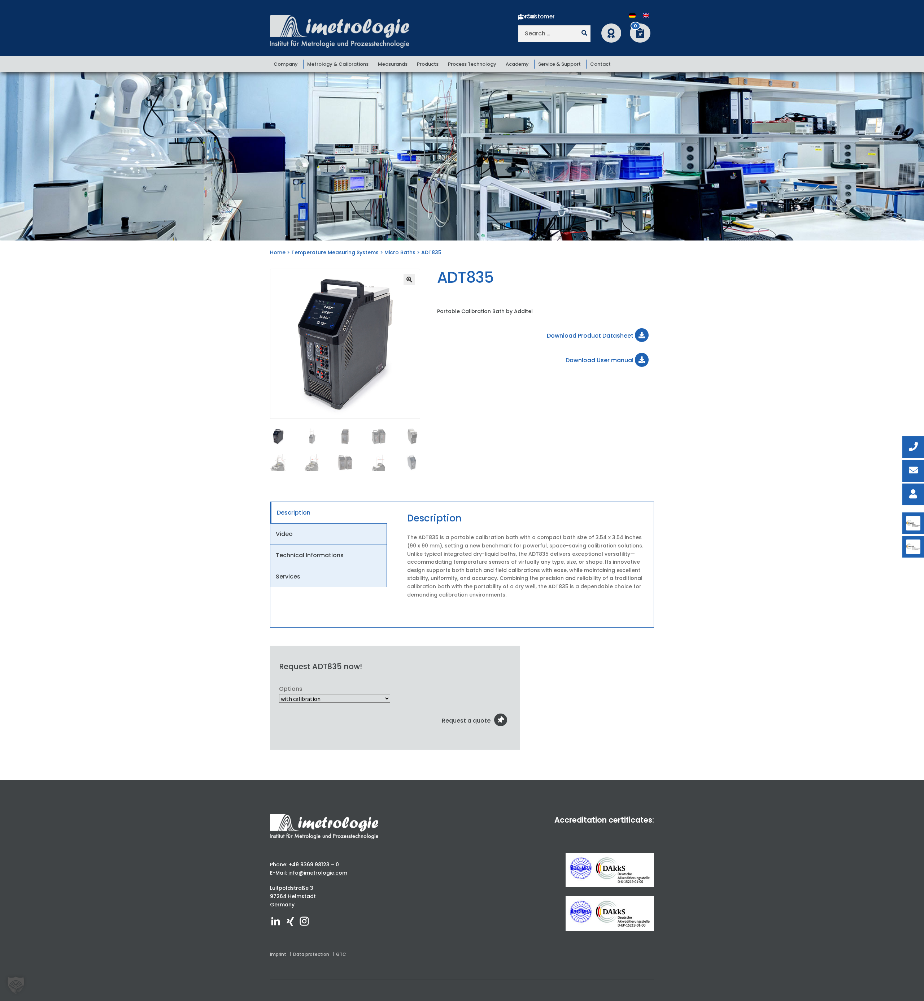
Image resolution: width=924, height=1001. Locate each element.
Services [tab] (288, 576)
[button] (409, 279)
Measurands (392, 64)
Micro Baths (399, 252)
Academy (517, 64)
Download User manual (600, 360)
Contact (600, 64)
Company (286, 64)
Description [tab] (293, 512)
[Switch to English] (646, 16)
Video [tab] (284, 534)
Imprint (278, 954)
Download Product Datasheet (591, 336)
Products (428, 64)
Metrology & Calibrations (338, 64)
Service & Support (559, 64)
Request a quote (466, 720)
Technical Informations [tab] (310, 555)
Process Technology (472, 64)
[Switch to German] (632, 16)
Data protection (311, 954)
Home (278, 252)
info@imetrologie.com (317, 872)
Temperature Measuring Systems (335, 252)
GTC (341, 954)
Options (290, 689)
